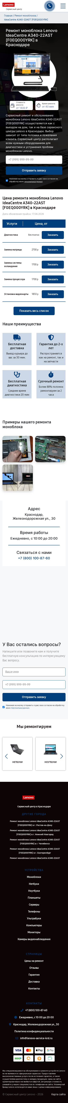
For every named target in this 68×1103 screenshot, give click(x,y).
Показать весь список (34, 311)
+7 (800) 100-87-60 (34, 558)
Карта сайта (58, 1094)
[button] (6, 756)
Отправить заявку (34, 170)
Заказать (53, 234)
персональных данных (33, 182)
